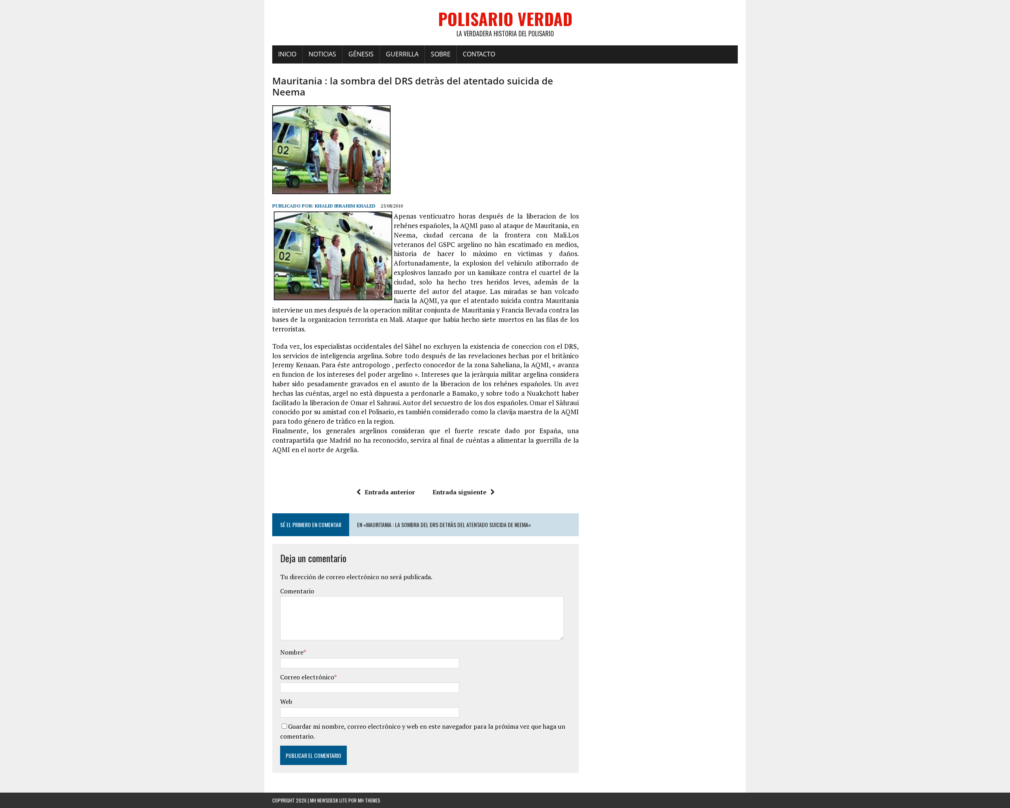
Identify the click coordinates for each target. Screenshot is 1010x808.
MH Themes (369, 800)
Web (286, 701)
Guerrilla (402, 54)
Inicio (287, 54)
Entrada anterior (390, 492)
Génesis (361, 54)
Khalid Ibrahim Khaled (345, 206)
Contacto (479, 54)
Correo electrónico (307, 677)
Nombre (291, 652)
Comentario (297, 591)
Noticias (322, 54)
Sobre (441, 54)
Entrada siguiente (459, 492)
